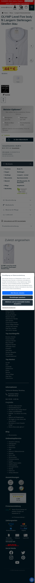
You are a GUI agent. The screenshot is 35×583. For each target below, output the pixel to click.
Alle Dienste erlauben (17, 293)
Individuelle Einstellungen (8, 307)
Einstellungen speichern (17, 297)
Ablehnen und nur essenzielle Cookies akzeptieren (17, 302)
